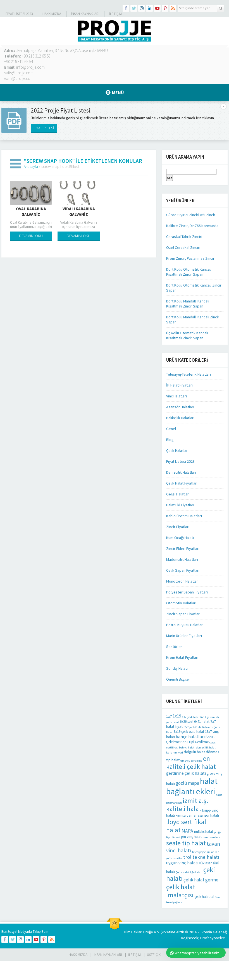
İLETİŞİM (115, 13)
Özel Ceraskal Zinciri (183, 247)
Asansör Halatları (180, 406)
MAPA (187, 831)
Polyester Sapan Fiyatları (187, 592)
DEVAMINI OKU (31, 235)
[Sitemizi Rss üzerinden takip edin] (173, 8)
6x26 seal (186, 721)
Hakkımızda (51, 13)
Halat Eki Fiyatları (180, 504)
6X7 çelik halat (191, 717)
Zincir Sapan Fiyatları (183, 613)
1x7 (169, 716)
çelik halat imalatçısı (180, 891)
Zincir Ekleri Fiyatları (182, 548)
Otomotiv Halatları (181, 602)
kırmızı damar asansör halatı (197, 815)
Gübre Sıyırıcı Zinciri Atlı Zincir (190, 214)
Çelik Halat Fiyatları (181, 483)
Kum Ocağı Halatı (180, 537)
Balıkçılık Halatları (180, 417)
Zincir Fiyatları (177, 526)
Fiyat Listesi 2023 (19, 13)
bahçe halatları (190, 736)
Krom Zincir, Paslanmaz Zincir (190, 258)
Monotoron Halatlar (182, 581)
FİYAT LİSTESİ (44, 127)
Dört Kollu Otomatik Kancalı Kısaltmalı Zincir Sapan (188, 272)
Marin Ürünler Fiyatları (184, 635)
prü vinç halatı (191, 836)
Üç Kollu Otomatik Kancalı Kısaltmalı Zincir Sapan (187, 335)
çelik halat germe (200, 880)
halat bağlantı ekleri (192, 786)
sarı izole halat (212, 837)
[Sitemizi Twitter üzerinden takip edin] (133, 8)
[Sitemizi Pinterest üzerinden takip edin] (165, 8)
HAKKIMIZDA (78, 954)
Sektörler (174, 646)
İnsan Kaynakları (85, 13)
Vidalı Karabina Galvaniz (79, 211)
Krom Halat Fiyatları (182, 657)
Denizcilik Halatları (181, 472)
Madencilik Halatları (182, 559)
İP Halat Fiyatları (179, 385)
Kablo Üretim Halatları (184, 515)
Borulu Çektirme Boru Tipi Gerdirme (191, 739)
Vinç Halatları (176, 396)
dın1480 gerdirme (191, 760)
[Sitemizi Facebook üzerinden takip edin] (126, 8)
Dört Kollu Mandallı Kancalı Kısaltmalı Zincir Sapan (187, 304)
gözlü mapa (187, 783)
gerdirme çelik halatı (186, 773)
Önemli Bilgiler (178, 679)
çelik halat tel (204, 896)
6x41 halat (201, 721)
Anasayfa (31, 166)
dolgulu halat (194, 751)
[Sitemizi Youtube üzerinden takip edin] (157, 8)
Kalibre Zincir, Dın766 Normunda (192, 225)
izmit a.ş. (195, 801)
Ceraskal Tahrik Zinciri (184, 236)
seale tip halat (186, 843)
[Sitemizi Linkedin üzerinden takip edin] (149, 8)
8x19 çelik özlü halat (189, 731)
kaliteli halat (183, 809)
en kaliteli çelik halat (191, 762)
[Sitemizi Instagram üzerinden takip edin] (141, 8)
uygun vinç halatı (182, 862)
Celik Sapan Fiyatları (182, 570)
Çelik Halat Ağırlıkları (189, 872)
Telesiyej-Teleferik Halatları (188, 374)
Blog (170, 439)
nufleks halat (203, 831)
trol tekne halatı (201, 857)
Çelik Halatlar (177, 450)
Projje (148, 931)
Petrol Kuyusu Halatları (185, 624)
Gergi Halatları (178, 494)
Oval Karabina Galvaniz (31, 211)
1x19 (177, 716)
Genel (171, 428)
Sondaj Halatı (177, 668)
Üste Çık (154, 954)
